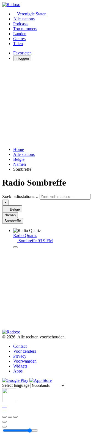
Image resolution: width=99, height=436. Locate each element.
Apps (18, 371)
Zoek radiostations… (20, 196)
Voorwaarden (25, 361)
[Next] (15, 417)
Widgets (20, 366)
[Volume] (4, 426)
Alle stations (24, 18)
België (18, 159)
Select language (15, 385)
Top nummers (25, 28)
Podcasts (20, 23)
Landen (19, 33)
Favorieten (22, 53)
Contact (20, 346)
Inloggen (22, 58)
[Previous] (4, 417)
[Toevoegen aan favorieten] (4, 422)
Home (18, 149)
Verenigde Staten (31, 14)
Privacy (19, 356)
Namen (19, 164)
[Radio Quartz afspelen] (15, 247)
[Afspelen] (10, 417)
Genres (19, 38)
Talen (18, 43)
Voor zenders (24, 351)
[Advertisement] (49, 104)
